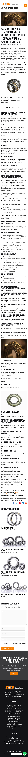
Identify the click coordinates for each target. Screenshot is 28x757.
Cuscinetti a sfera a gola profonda (14, 710)
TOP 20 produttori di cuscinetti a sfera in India (13, 572)
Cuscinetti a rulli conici (14, 718)
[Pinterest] (20, 503)
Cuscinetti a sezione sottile (14, 705)
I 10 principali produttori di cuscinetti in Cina (13, 595)
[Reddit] (26, 503)
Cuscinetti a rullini (14, 715)
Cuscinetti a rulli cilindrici (14, 716)
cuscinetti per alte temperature (16, 64)
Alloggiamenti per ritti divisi (14, 723)
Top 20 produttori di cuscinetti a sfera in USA (13, 550)
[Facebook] (13, 503)
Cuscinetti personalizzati (14, 713)
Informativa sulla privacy (9, 753)
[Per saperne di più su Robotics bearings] (14, 519)
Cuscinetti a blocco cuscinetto (14, 724)
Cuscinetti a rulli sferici (14, 719)
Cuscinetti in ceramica (14, 706)
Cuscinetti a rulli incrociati (14, 708)
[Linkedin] (23, 503)
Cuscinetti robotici (7, 528)
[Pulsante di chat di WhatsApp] (25, 754)
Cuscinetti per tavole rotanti (14, 728)
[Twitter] (16, 503)
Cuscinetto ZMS (9, 8)
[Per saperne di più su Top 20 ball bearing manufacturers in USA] (14, 540)
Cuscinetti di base (6, 44)
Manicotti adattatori (14, 721)
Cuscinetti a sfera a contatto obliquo (14, 711)
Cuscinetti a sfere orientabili (14, 726)
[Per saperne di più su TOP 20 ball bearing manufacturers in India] (14, 563)
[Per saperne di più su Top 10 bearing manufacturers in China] (14, 585)
